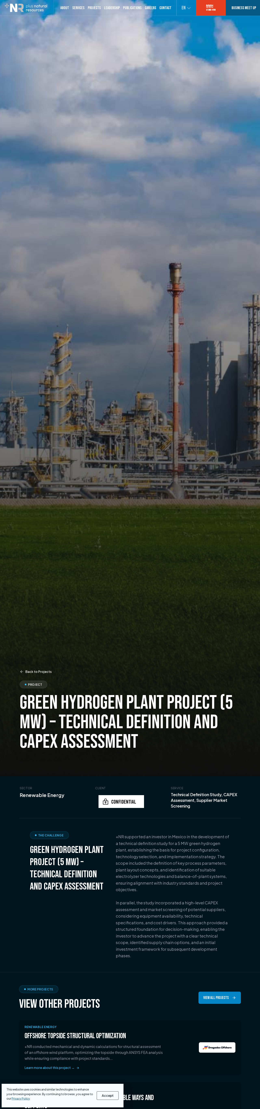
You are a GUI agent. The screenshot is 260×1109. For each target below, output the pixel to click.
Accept (108, 1095)
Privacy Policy (21, 1098)
